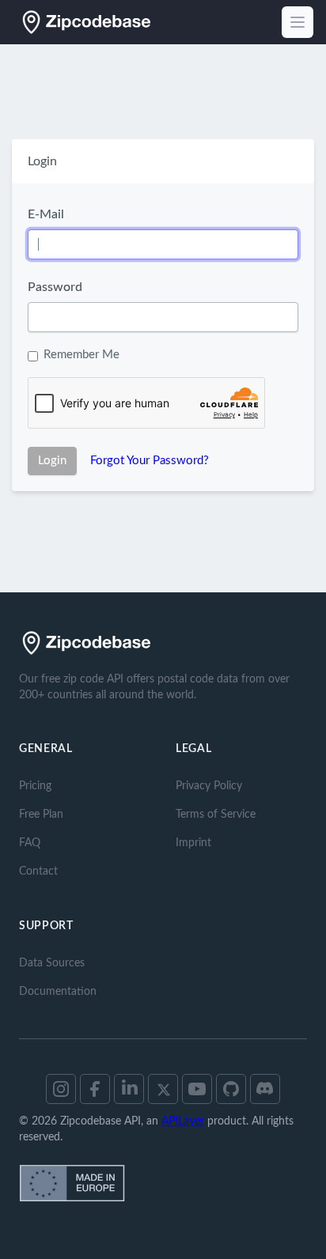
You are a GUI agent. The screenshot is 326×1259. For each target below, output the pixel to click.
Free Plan (41, 814)
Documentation (58, 991)
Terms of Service (216, 814)
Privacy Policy (209, 786)
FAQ (29, 843)
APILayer (182, 1121)
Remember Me (81, 355)
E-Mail (46, 214)
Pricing (35, 786)
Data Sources (52, 963)
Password (55, 287)
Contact (38, 871)
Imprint (193, 843)
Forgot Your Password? (149, 461)
